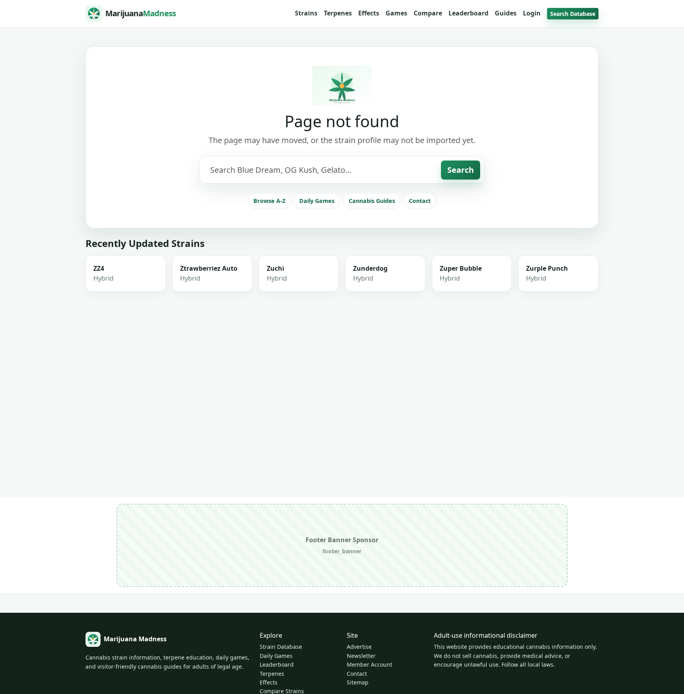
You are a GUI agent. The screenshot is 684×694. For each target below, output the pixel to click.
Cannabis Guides (372, 201)
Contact (420, 201)
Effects (368, 13)
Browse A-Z (269, 201)
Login (532, 13)
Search (460, 169)
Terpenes (338, 13)
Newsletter (361, 656)
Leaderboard (468, 13)
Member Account (369, 664)
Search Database (572, 13)
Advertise (359, 646)
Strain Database (281, 646)
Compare (428, 13)
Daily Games (316, 201)
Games (396, 13)
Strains (306, 13)
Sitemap (358, 682)
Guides (506, 13)
